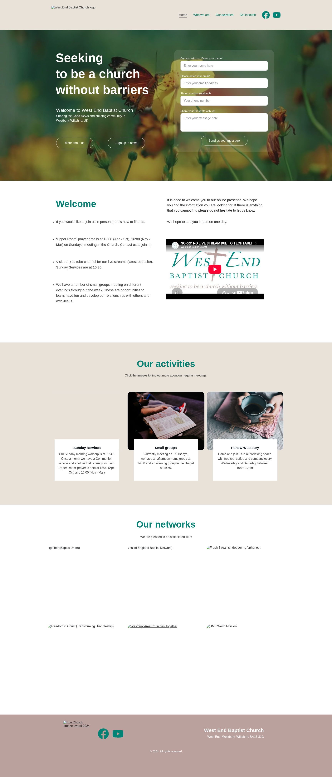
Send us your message (224, 140)
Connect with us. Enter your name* (201, 58)
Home (183, 15)
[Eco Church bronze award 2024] (76, 734)
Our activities (224, 15)
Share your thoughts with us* (197, 110)
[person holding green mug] (245, 421)
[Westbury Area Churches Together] (166, 663)
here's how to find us (128, 222)
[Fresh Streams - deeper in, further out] (245, 584)
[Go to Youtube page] (277, 15)
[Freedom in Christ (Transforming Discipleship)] (86, 663)
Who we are (201, 15)
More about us (74, 143)
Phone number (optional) (195, 93)
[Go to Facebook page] (267, 15)
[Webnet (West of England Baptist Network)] (166, 584)
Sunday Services (69, 267)
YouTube (77, 262)
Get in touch (248, 15)
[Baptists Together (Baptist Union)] (86, 584)
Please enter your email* (195, 75)
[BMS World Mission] (245, 663)
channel (90, 262)
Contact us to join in (135, 245)
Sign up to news (126, 143)
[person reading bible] (166, 421)
